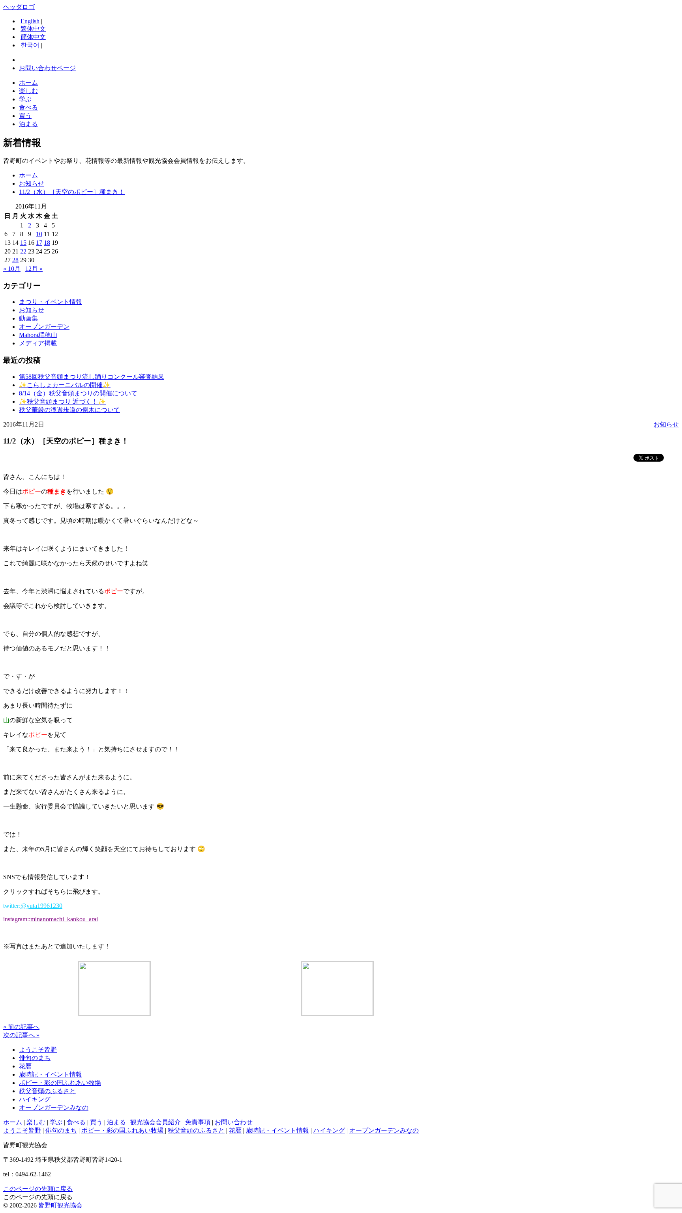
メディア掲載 (38, 343)
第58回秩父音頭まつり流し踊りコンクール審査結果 (91, 376)
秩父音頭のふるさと (47, 1091)
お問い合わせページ (47, 68)
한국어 (30, 45)
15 (23, 242)
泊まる (28, 124)
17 (39, 242)
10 (39, 234)
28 (15, 260)
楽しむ (28, 91)
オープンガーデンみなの (53, 1107)
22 (23, 251)
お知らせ (31, 183)
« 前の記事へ (21, 1026)
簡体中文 (33, 37)
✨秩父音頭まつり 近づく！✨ (62, 401)
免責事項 (197, 1122)
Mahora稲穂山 (38, 335)
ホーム (28, 82)
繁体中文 (33, 28)
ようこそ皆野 (38, 1049)
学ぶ (25, 99)
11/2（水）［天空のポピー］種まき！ (72, 191)
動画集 (28, 318)
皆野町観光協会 (60, 1205)
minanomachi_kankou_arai (64, 919)
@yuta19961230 (41, 905)
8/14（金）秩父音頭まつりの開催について (78, 393)
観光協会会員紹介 (155, 1122)
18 (47, 242)
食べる (28, 107)
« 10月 (12, 268)
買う (25, 115)
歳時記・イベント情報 (50, 1074)
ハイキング (35, 1099)
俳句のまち (35, 1058)
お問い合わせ (234, 1122)
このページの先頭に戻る (38, 1188)
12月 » (34, 268)
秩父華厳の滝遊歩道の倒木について (69, 409)
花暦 (25, 1066)
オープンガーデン (44, 326)
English (30, 21)
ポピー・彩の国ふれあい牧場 (60, 1082)
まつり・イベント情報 (50, 301)
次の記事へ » (21, 1035)
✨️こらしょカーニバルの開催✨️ (65, 385)
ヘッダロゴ (19, 7)
